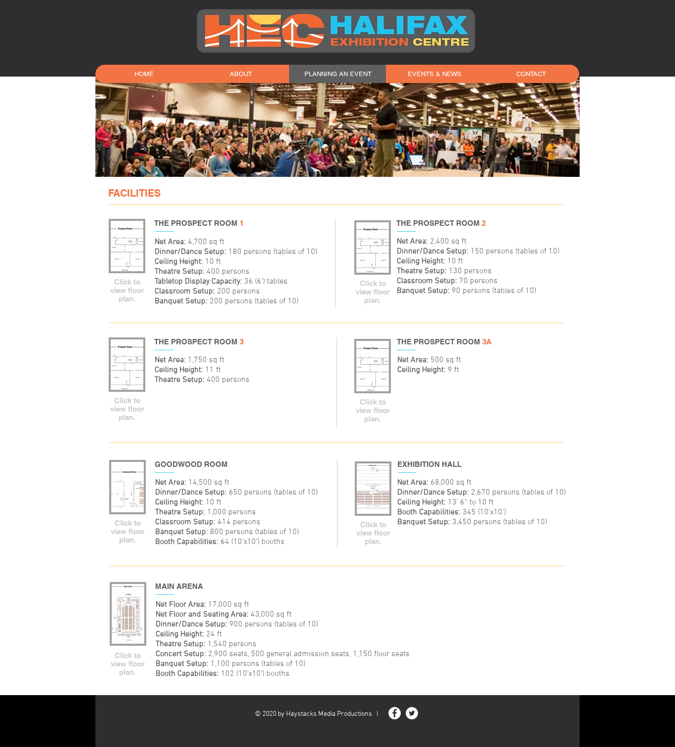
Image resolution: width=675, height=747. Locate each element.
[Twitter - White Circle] (412, 713)
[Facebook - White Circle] (394, 713)
